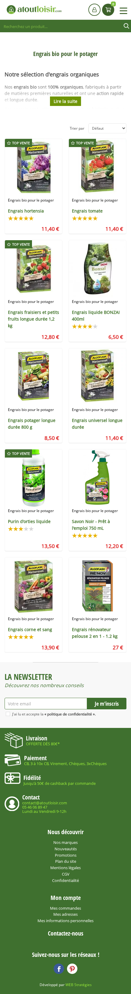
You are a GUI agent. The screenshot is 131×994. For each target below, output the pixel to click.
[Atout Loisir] (34, 9)
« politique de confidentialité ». (70, 714)
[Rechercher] (126, 26)
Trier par (77, 128)
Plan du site (65, 861)
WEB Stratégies (79, 984)
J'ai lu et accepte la (54, 714)
